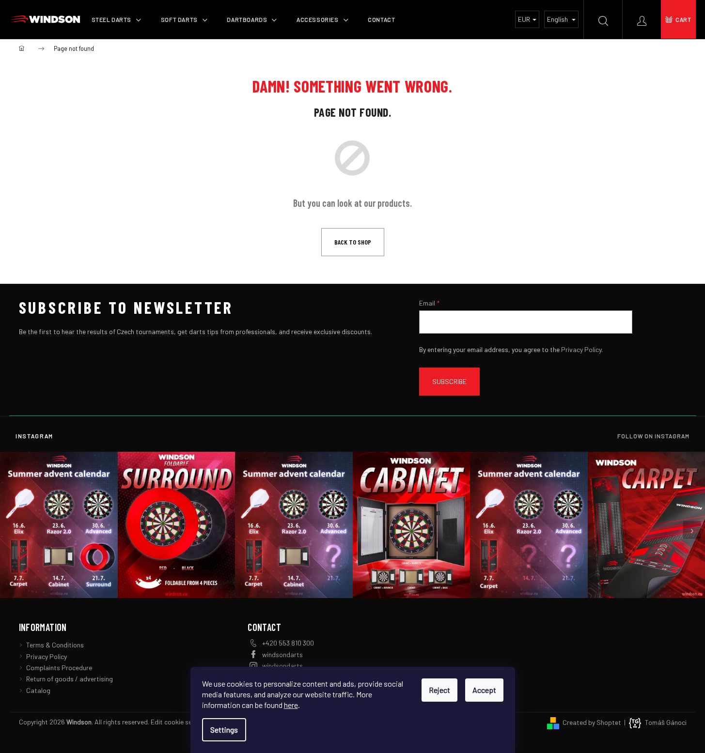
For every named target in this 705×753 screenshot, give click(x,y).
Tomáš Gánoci (666, 722)
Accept (484, 689)
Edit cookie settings (180, 722)
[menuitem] (116, 19)
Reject (439, 689)
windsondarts (282, 654)
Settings (224, 729)
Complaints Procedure (59, 667)
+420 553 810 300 (288, 643)
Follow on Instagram (653, 435)
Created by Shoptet (592, 722)
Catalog (38, 690)
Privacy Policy (581, 349)
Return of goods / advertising (69, 679)
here (291, 704)
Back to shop (352, 242)
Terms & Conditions (55, 645)
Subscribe (449, 381)
